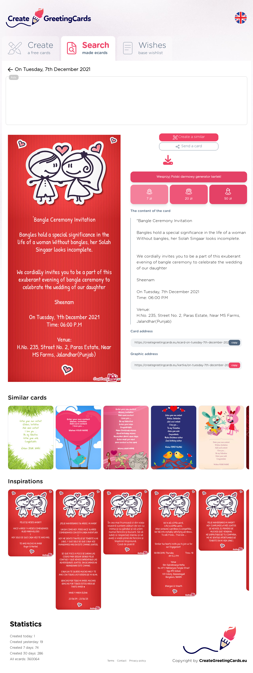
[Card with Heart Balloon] (79, 438)
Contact (121, 661)
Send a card (191, 146)
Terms (110, 661)
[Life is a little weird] (174, 543)
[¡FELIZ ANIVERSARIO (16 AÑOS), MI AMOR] (79, 549)
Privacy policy (137, 661)
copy (234, 342)
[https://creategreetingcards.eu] (117, 18)
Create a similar (191, 137)
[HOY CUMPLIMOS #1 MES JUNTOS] (222, 520)
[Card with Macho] (127, 438)
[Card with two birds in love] (174, 438)
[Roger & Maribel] (32, 523)
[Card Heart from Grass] (32, 438)
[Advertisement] (126, 101)
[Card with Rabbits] (222, 438)
